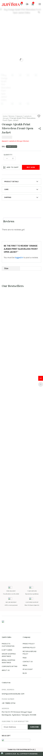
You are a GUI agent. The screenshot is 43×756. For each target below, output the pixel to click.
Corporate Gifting (9, 666)
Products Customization (8, 645)
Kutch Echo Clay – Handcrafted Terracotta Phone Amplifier (17, 426)
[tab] (22, 221)
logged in (19, 257)
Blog (25, 673)
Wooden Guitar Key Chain (18, 342)
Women (12, 116)
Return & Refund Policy (29, 653)
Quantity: (8, 155)
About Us (6, 670)
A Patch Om (10, 486)
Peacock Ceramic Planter (17, 558)
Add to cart (13, 167)
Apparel (19, 116)
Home (5, 116)
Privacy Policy (29, 644)
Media (25, 665)
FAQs (25, 658)
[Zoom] (39, 12)
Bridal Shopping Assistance (8, 661)
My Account (28, 669)
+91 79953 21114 (8, 703)
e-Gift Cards (7, 650)
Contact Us (28, 662)
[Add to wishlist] (39, 116)
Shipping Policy (29, 648)
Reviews (8, 221)
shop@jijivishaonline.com (13, 694)
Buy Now (31, 167)
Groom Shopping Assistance (9, 655)
